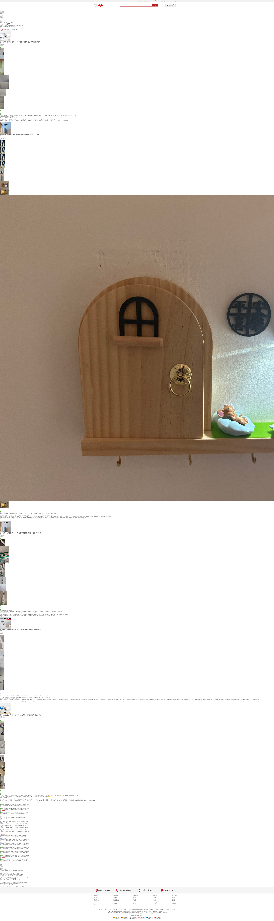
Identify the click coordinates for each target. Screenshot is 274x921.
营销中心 (126, 909)
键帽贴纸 (1, 18)
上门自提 (115, 897)
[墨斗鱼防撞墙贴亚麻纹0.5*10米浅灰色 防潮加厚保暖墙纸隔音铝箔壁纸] (14, 827)
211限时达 (115, 899)
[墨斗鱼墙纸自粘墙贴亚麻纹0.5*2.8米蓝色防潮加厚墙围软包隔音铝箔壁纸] (14, 819)
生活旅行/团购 (96, 900)
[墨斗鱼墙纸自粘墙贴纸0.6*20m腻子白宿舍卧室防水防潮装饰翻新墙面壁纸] (14, 839)
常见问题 (95, 902)
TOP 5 (1, 801)
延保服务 (174, 900)
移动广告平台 (7, 886)
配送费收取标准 (116, 902)
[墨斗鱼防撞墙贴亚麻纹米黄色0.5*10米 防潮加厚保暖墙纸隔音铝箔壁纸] (14, 823)
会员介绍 (95, 899)
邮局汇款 (135, 902)
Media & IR (173, 909)
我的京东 (140, 1)
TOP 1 (1, 121)
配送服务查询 (116, 900)
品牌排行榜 (2, 12)
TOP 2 (1, 520)
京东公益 (161, 909)
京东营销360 (12, 886)
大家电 (95, 903)
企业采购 (152, 1)
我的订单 (135, 1)
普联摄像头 (2, 13)
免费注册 (130, 1)
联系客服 (95, 904)
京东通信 (174, 903)
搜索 (155, 5)
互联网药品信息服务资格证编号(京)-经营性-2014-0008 (142, 911)
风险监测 (151, 909)
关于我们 (100, 909)
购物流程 (95, 897)
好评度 (3, 44)
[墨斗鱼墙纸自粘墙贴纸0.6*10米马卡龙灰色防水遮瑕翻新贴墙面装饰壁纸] (14, 812)
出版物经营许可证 (128, 912)
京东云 (142, 915)
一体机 (1, 15)
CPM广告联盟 (21, 886)
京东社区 (146, 909)
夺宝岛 (173, 897)
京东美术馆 (2, 20)
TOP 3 (1, 616)
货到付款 (135, 897)
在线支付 (135, 899)
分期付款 (135, 900)
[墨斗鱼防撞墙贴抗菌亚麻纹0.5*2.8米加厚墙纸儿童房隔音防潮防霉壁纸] (14, 859)
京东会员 (147, 1)
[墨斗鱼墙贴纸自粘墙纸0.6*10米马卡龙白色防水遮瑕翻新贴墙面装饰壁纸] (5, 708)
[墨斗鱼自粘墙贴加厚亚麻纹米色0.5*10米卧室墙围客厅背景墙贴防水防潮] (14, 843)
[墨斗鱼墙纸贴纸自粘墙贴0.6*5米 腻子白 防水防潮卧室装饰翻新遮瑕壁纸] (14, 835)
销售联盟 (141, 909)
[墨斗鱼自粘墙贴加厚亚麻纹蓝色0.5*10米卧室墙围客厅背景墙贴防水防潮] (14, 804)
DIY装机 (173, 899)
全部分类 (1, 9)
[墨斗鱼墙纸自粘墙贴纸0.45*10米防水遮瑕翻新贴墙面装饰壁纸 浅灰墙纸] (5, 526)
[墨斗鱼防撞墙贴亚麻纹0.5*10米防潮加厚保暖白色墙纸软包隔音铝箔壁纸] (14, 808)
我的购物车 (171, 5)
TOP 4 (1, 702)
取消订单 (154, 903)
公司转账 (135, 903)
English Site (167, 909)
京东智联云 (2, 886)
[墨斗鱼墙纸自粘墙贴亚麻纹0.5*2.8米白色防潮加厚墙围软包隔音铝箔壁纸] (5, 623)
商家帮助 (121, 909)
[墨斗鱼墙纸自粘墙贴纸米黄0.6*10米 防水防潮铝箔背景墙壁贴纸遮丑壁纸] (14, 851)
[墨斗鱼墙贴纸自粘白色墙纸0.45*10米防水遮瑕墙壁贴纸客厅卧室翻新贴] (5, 35)
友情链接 (136, 909)
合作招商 (115, 909)
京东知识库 (2, 11)
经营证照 (153, 913)
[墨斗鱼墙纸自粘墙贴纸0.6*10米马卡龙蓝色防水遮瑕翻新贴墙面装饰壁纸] (14, 815)
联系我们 (105, 909)
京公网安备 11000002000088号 (116, 911)
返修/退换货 (155, 902)
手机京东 (158, 1)
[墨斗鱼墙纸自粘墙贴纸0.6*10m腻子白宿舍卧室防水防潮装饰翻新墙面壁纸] (14, 847)
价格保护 (154, 899)
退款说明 (154, 900)
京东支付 (138, 915)
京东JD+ (174, 904)
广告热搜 (16, 886)
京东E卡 (173, 902)
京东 (103, 6)
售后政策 (154, 897)
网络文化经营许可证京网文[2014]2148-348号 (141, 912)
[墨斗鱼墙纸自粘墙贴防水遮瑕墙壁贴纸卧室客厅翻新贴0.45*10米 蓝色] (5, 127)
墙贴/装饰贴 (5, 22)
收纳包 (1, 16)
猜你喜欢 (1, 27)
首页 (1, 22)
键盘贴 (1, 17)
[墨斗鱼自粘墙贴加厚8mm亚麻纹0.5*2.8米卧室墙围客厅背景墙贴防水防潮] (14, 855)
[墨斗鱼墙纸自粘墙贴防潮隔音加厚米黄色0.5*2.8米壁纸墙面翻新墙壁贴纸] (14, 831)
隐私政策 (156, 909)
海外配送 (115, 903)
